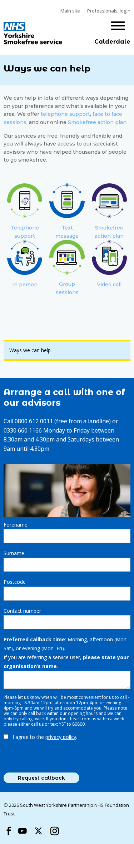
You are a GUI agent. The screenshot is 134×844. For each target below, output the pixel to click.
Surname (14, 553)
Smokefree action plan (97, 122)
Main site (70, 11)
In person (25, 284)
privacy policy (60, 737)
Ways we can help (30, 350)
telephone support (65, 114)
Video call (109, 284)
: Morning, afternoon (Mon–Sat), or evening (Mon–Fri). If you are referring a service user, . (66, 653)
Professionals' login (108, 11)
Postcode (15, 581)
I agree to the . (45, 737)
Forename (16, 524)
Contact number (22, 610)
